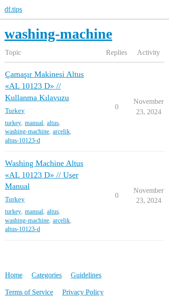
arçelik (61, 131)
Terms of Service (29, 292)
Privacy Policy (83, 292)
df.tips (13, 9)
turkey (13, 123)
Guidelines (86, 275)
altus (53, 123)
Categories (47, 275)
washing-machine (27, 131)
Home (14, 275)
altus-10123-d (22, 140)
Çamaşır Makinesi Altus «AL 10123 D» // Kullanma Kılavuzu (44, 86)
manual (34, 123)
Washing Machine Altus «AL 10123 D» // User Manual (44, 175)
